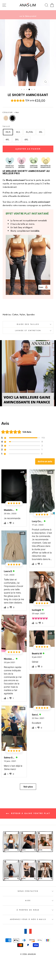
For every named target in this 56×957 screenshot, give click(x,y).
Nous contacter (28, 891)
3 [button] (27, 90)
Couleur (11, 112)
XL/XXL (29, 131)
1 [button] (22, 90)
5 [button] (32, 90)
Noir (12, 118)
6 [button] (34, 90)
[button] (22, 100)
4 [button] (29, 89)
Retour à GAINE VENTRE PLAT (30, 813)
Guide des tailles (28, 324)
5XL (17, 139)
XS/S (8, 131)
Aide (28, 900)
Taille (6, 126)
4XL (7, 139)
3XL (40, 131)
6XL (26, 139)
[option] (28, 15)
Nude (6, 118)
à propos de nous (28, 910)
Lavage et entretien (28, 330)
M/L (18, 131)
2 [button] (24, 90)
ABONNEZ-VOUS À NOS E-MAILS (28, 919)
